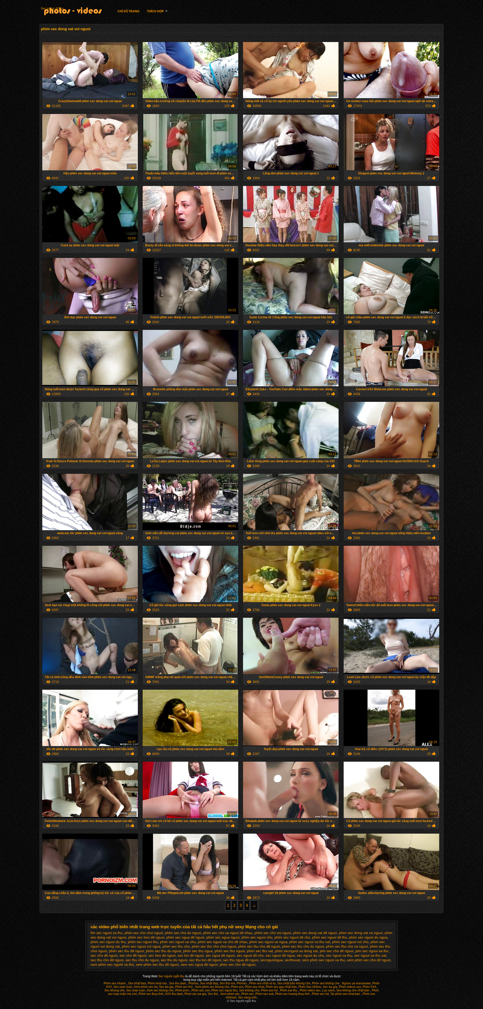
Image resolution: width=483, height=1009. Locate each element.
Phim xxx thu (289, 990)
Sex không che (249, 990)
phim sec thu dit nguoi (126, 951)
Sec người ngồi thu (171, 976)
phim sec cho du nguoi (183, 933)
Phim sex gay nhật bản (281, 987)
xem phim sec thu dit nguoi (157, 964)
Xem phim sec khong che (212, 987)
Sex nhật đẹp (209, 983)
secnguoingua (271, 960)
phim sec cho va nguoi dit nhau (228, 933)
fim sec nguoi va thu (107, 933)
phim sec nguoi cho (257, 937)
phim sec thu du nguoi (163, 951)
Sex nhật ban (137, 983)
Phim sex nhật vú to (262, 983)
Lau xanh (328, 990)
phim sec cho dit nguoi (237, 964)
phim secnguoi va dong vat (296, 951)
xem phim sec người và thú (112, 964)
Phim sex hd (269, 990)
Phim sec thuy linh (151, 994)
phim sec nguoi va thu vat (309, 942)
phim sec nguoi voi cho (350, 942)
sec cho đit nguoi (132, 955)
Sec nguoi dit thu (52, 8)
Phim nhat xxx (158, 983)
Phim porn (182, 990)
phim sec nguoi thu (143, 942)
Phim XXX (369, 987)
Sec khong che (114, 990)
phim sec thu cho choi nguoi (214, 946)
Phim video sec (310, 990)
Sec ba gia (166, 987)
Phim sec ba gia (195, 994)
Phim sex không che (326, 983)
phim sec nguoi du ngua (368, 937)
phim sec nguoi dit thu (329, 937)
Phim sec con (200, 990)
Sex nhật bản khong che (293, 983)
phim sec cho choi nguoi (144, 933)
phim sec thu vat (260, 951)
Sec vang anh (247, 997)
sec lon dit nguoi (191, 955)
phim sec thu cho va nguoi (347, 946)
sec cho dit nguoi (104, 955)
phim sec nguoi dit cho (292, 937)
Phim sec (247, 994)
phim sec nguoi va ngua (268, 942)
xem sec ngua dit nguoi (199, 964)
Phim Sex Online (309, 987)
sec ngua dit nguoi (220, 955)
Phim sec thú (184, 987)
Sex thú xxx (227, 983)
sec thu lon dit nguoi (205, 960)
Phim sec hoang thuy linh (292, 994)
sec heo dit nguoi (162, 955)
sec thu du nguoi (174, 960)
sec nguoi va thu (339, 955)
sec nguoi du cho (310, 955)
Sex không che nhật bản (353, 990)
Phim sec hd (320, 994)
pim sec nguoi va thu (371, 951)
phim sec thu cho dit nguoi (259, 946)
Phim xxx (237, 987)
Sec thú (213, 994)
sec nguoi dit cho (250, 955)
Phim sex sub (264, 994)
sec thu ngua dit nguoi (240, 960)
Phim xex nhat (254, 987)
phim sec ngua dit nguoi (185, 937)
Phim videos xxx (350, 987)
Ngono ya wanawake (356, 983)
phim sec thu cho (176, 946)
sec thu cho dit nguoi (107, 960)
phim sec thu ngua (198, 951)
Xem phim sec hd (145, 987)
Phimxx (193, 983)
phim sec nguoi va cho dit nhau (222, 942)
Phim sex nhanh (115, 983)
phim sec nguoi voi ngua (141, 946)
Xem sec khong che (160, 990)
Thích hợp (155, 11)
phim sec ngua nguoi (222, 937)
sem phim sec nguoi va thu (323, 960)
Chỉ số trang (128, 11)
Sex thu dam (178, 983)
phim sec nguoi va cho (178, 942)
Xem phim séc (230, 994)
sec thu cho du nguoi (142, 960)
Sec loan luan (122, 987)
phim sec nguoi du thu (108, 942)
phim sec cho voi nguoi (273, 933)
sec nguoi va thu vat (370, 955)
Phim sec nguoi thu (224, 990)
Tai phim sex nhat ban (345, 994)
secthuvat (292, 960)
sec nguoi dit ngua (280, 955)
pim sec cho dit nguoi (336, 951)
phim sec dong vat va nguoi (361, 933)
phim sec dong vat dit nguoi (315, 933)
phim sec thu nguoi (230, 951)
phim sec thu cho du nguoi (303, 946)
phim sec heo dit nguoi (146, 937)
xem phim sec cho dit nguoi (368, 960)
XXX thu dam (174, 994)
